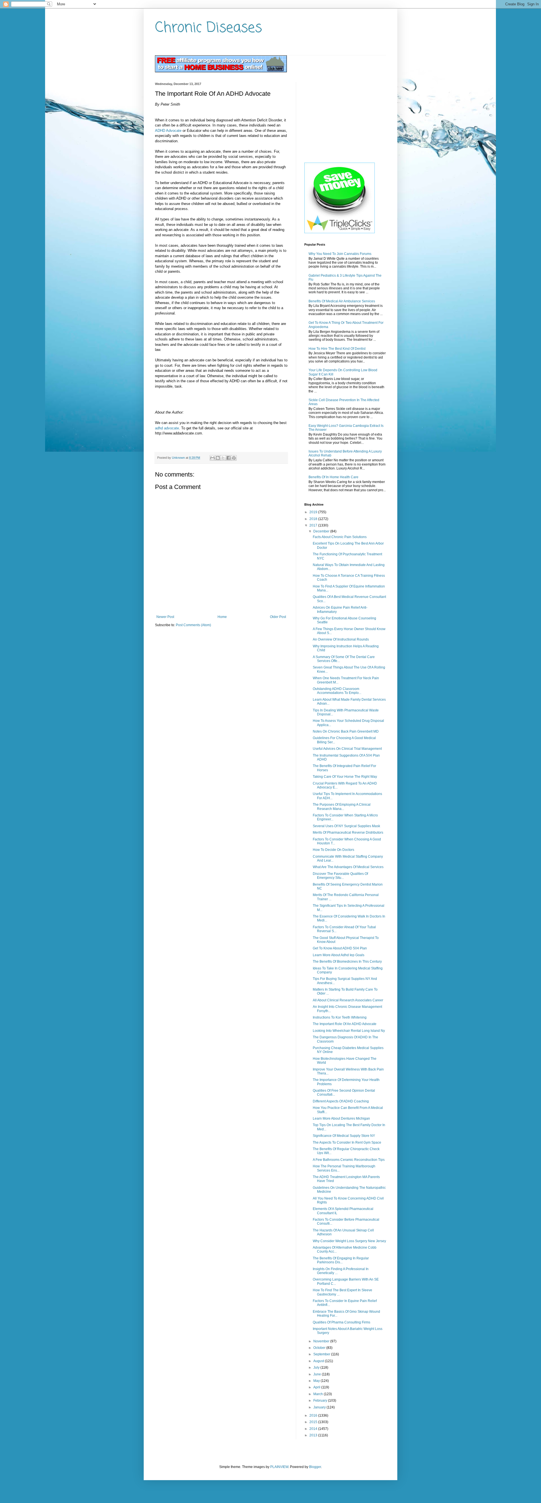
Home (222, 617)
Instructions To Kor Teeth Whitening (340, 1017)
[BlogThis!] (218, 458)
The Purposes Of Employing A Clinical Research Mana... (342, 807)
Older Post (278, 617)
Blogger (315, 1467)
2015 (313, 1422)
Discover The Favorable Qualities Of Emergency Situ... (340, 876)
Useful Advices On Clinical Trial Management (347, 749)
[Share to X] (223, 458)
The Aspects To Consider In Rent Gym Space (347, 1142)
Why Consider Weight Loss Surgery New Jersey (349, 1241)
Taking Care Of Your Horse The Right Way (345, 777)
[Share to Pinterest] (234, 458)
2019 (313, 512)
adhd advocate (167, 428)
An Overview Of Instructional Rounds (341, 639)
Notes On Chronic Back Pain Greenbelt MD (346, 731)
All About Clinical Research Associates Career (348, 1000)
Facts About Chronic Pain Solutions (340, 537)
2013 (313, 1435)
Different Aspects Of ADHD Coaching (341, 1101)
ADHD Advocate (168, 130)
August (319, 1361)
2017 (313, 525)
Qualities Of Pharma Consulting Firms (341, 1322)
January (320, 1407)
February (320, 1400)
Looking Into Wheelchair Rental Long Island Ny (349, 1031)
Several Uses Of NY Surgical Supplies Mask (346, 826)
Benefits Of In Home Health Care (333, 477)
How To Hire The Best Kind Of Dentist (337, 349)
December (321, 531)
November (321, 1341)
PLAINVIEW (279, 1467)
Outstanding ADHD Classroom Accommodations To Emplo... (337, 691)
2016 (313, 1415)
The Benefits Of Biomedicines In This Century (347, 962)
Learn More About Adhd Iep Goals (338, 955)
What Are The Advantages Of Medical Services (348, 867)
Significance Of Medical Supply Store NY (344, 1136)
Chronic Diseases (208, 28)
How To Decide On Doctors (333, 850)
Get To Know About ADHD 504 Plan (340, 948)
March (318, 1394)
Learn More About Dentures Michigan (341, 1118)
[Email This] (212, 458)
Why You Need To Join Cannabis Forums (340, 254)
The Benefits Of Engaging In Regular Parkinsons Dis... (341, 1260)
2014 (313, 1429)
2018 (313, 519)
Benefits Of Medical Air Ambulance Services (342, 301)
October (319, 1348)
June (317, 1374)
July (316, 1367)
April (317, 1387)
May (317, 1381)
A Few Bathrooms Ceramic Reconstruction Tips (349, 1160)
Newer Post (165, 617)
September (322, 1354)
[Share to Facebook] (228, 458)
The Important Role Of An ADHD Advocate (344, 1024)
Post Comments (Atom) (193, 625)
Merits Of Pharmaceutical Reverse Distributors (348, 832)
